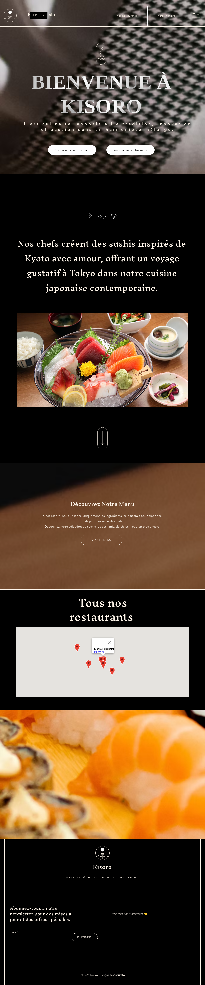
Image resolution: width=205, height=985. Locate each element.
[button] (196, 15)
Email (13, 931)
